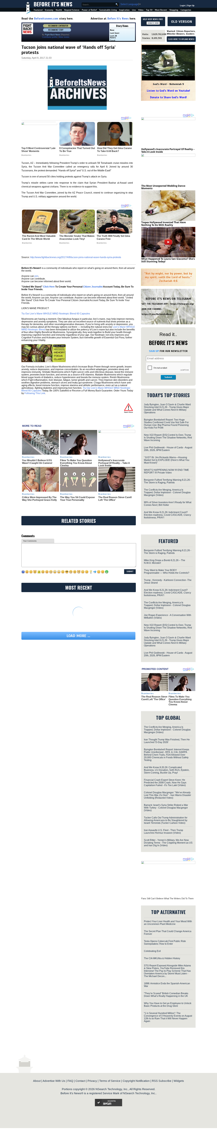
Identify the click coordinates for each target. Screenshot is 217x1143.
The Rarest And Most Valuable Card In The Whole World (39, 237)
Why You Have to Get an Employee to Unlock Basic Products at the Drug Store (167, 1004)
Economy (49, 10)
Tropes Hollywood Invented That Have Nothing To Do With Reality (163, 224)
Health (59, 10)
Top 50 (149, 10)
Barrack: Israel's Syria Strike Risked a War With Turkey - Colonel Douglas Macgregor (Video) (166, 808)
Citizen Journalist (93, 286)
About (37, 1080)
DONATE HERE (153, 23)
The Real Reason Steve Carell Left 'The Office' (115, 498)
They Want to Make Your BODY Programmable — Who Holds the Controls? (166, 571)
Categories (186, 10)
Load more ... (78, 635)
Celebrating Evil (152, 951)
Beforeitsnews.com (46, 18)
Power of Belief (89, 10)
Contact (80, 1080)
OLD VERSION (181, 22)
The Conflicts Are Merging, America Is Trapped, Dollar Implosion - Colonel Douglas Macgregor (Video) (167, 492)
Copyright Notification (136, 1080)
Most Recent (161, 10)
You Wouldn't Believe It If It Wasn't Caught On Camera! (37, 461)
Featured (38, 10)
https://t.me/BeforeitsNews (157, 314)
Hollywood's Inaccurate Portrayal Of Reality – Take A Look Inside (114, 463)
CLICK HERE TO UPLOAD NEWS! (181, 39)
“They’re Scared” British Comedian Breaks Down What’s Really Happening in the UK (166, 994)
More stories (64, 37)
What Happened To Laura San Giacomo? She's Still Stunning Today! (168, 260)
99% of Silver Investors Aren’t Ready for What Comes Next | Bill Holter (167, 503)
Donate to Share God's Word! (168, 97)
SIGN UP (154, 351)
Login (182, 5)
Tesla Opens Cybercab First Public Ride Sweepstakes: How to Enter (165, 942)
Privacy (92, 1080)
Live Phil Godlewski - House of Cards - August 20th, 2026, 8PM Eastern (168, 448)
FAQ (70, 1080)
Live (134, 10)
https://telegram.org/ (182, 303)
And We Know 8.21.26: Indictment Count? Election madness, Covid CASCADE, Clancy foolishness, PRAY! (167, 515)
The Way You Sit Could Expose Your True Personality (77, 498)
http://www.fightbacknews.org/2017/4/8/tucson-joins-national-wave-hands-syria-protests (75, 257)
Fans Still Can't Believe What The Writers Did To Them (167, 898)
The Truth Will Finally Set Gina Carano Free (113, 237)
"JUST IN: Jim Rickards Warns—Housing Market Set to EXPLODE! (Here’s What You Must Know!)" (166, 460)
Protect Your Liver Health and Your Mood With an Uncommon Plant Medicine (168, 922)
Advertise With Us (54, 1080)
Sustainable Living (108, 10)
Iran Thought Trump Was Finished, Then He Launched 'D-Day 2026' (167, 740)
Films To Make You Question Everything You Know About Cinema (76, 463)
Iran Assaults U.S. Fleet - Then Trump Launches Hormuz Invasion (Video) (163, 831)
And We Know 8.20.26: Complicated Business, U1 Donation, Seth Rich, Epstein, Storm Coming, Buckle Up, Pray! (166, 770)
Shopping (173, 10)
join (36, 276)
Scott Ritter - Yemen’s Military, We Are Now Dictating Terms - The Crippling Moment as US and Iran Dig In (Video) (168, 843)
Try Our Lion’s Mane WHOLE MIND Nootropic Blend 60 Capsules (55, 313)
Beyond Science (71, 10)
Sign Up (190, 5)
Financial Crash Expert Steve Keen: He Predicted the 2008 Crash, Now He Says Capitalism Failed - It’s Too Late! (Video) (165, 782)
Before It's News (53, 4)
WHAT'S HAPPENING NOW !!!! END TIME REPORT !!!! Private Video (166, 471)
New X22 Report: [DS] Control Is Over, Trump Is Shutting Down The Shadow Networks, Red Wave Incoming (168, 438)
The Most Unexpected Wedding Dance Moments (163, 187)
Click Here (49, 286)
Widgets (179, 1080)
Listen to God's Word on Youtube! (168, 90)
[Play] (168, 63)
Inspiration (124, 10)
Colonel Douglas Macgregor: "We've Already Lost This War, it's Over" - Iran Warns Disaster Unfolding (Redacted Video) (167, 795)
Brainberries (27, 243)
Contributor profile (49, 37)
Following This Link (35, 393)
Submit (168, 377)
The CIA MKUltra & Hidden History (162, 958)
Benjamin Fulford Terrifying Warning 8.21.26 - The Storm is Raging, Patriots (167, 481)
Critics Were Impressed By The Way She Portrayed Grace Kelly (39, 498)
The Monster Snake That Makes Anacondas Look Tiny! (76, 237)
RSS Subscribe (161, 1080)
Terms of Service (109, 1080)
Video (140, 10)
